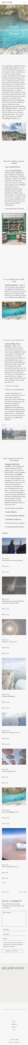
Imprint (14, 1027)
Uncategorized (6, 40)
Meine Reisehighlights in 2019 (10, 812)
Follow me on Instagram (14, 1042)
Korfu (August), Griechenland (14, 508)
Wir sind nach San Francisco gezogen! (12, 560)
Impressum (14, 1024)
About (14, 1021)
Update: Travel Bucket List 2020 (10, 732)
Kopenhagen (9, 209)
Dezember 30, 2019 (7, 44)
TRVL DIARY (7, 2)
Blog (14, 1029)
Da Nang (8, 527)
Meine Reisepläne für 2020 (9, 771)
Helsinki (4, 100)
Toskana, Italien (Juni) (12, 393)
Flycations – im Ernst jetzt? (9, 642)
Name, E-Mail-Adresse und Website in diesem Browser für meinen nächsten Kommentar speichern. (13, 944)
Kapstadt (8, 171)
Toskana (14, 98)
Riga (7, 167)
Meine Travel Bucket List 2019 (10, 866)
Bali (7, 519)
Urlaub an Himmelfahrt (8, 696)
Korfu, (19, 98)
